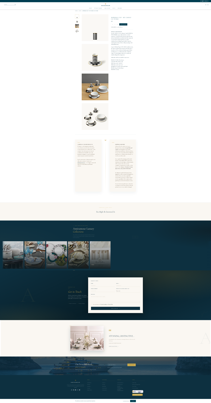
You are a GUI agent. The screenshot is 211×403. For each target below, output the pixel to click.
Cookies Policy (134, 382)
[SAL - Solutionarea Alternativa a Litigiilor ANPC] (137, 391)
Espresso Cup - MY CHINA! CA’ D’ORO (121, 18)
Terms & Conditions (104, 304)
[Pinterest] (73, 389)
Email (117, 283)
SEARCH (5, 4)
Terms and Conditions (135, 388)
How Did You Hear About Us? (122, 288)
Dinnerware (88, 386)
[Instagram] (71, 389)
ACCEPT (133, 401)
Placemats (88, 384)
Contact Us (103, 382)
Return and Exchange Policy (136, 384)
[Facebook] (75, 389)
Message (93, 294)
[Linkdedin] (77, 389)
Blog (114, 8)
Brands (120, 8)
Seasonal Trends (104, 388)
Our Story (107, 8)
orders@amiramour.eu (120, 382)
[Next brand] (137, 237)
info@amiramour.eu (81, 162)
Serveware (88, 388)
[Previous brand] (134, 237)
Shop (90, 8)
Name (92, 283)
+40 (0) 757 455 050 (120, 384)
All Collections (89, 382)
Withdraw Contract (137, 394)
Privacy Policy (110, 304)
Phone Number (94, 288)
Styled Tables (98, 8)
